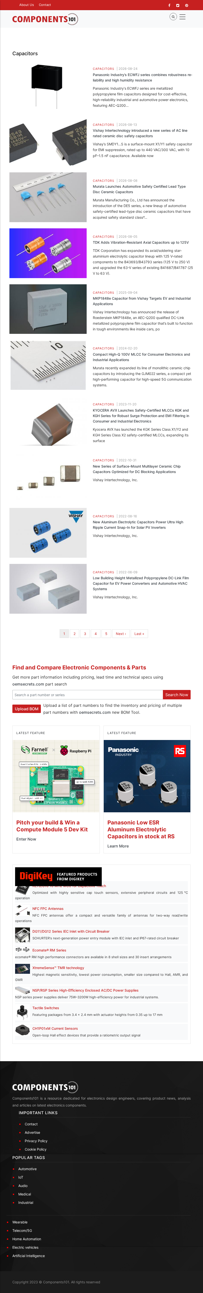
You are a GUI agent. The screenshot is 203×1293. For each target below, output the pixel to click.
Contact (45, 5)
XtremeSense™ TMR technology (58, 968)
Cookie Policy (36, 1149)
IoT (20, 1177)
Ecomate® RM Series (49, 950)
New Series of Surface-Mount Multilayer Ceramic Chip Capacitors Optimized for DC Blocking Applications (137, 469)
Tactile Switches (45, 1008)
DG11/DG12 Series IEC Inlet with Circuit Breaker (70, 931)
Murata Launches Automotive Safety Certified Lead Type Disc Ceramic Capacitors (139, 189)
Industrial (25, 1202)
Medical (24, 1194)
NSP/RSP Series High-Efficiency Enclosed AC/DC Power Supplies (85, 990)
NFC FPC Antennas (48, 908)
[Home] (45, 19)
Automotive (27, 1169)
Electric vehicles (25, 1247)
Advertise (32, 1132)
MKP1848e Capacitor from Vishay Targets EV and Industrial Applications (142, 301)
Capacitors (103, 69)
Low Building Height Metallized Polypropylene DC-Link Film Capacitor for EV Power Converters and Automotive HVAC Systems (141, 583)
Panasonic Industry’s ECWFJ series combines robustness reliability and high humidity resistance (142, 77)
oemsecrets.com (28, 684)
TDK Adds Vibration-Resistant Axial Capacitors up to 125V (141, 242)
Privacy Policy (36, 1141)
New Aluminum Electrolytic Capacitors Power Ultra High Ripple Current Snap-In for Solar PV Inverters (138, 524)
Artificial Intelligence (28, 1256)
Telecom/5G (22, 1230)
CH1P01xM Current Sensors (55, 1028)
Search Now (176, 694)
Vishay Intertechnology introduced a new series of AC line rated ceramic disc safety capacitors (140, 133)
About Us (26, 5)
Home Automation (26, 1239)
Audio (22, 1186)
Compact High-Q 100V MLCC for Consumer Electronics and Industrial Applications (141, 357)
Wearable (19, 1222)
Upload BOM (26, 708)
